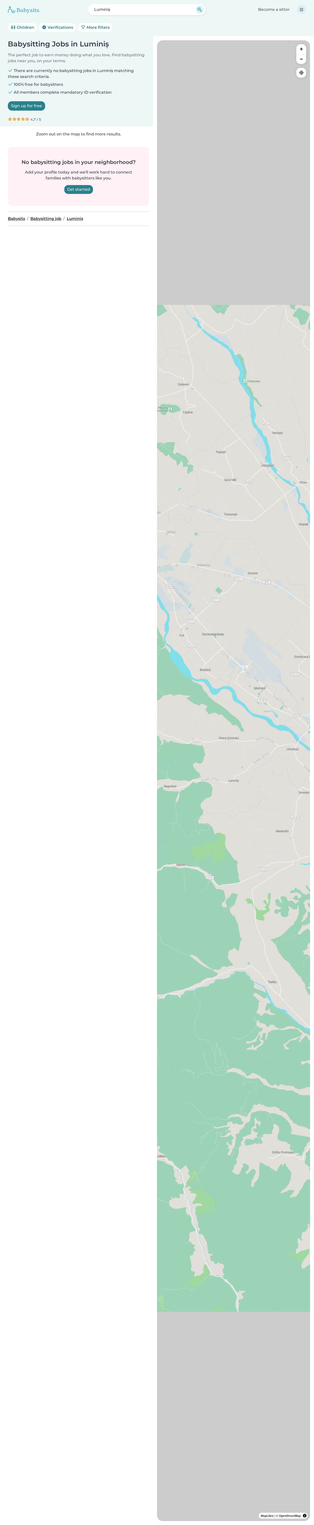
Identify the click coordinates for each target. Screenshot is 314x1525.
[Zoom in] (301, 49)
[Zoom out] (301, 59)
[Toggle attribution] (305, 1516)
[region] (233, 780)
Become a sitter (274, 9)
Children (25, 27)
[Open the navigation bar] (301, 9)
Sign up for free (26, 105)
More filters (98, 27)
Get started (78, 189)
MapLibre (267, 1515)
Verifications (60, 27)
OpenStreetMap (290, 1515)
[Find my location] (301, 73)
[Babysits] (23, 9)
